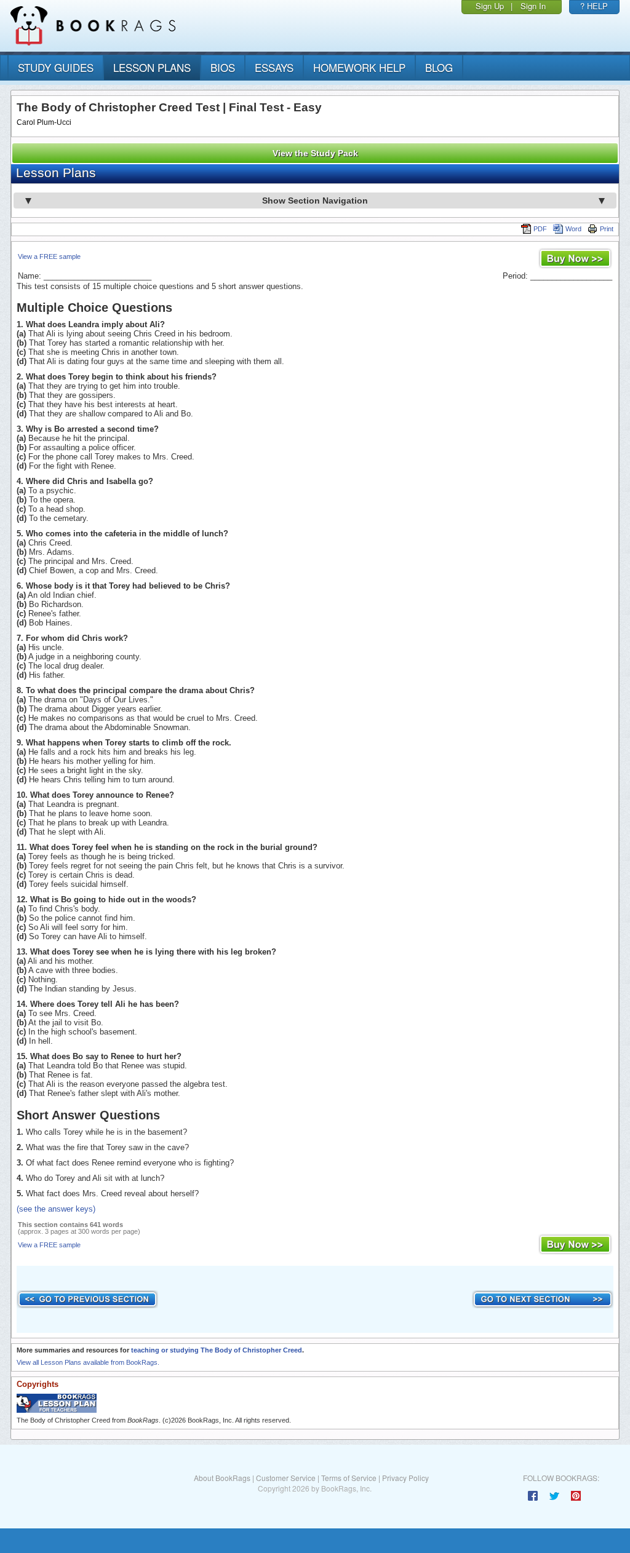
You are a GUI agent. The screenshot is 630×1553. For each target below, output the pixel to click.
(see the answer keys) (56, 1208)
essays (274, 67)
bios (222, 67)
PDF (540, 228)
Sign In (533, 6)
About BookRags (222, 1477)
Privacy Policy (405, 1477)
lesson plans (152, 67)
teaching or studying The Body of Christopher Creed (216, 1350)
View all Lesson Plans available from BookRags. (88, 1362)
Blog (439, 67)
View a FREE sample (49, 256)
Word (573, 228)
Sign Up (490, 6)
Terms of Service (349, 1477)
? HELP (594, 6)
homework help (359, 67)
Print (606, 228)
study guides (56, 67)
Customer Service (286, 1477)
